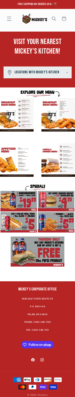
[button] (9, 19)
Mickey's (43, 394)
